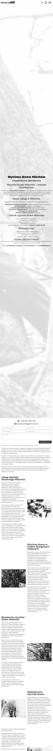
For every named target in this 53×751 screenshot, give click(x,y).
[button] (42, 2)
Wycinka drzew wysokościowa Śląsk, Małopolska (21, 445)
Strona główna (4, 445)
